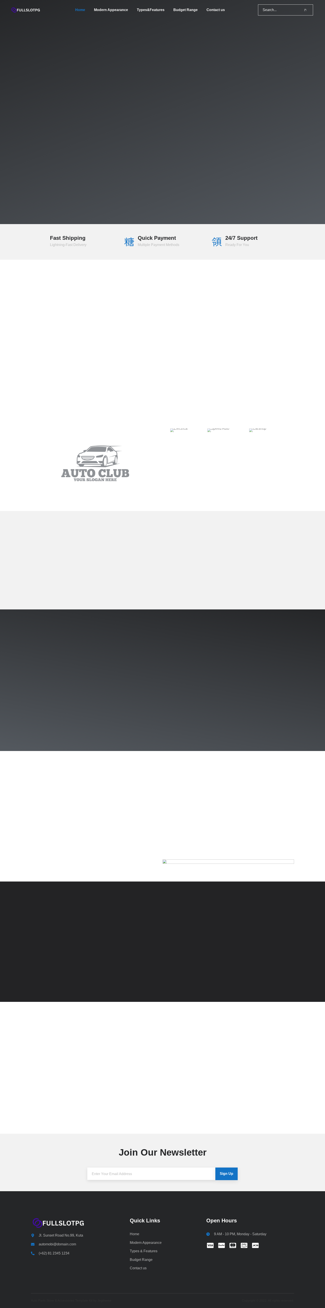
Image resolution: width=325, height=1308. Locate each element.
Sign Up (226, 1173)
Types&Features (150, 10)
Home (80, 10)
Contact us (215, 10)
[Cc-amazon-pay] (244, 1245)
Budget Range (185, 10)
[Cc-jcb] (255, 1245)
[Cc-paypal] (222, 1245)
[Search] (305, 9)
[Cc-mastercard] (233, 1245)
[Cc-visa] (210, 1245)
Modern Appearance (111, 10)
